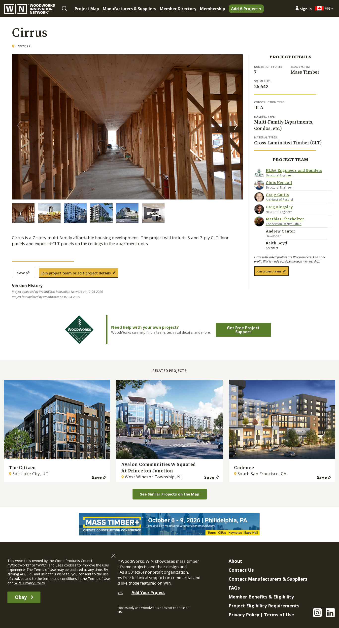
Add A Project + (246, 8)
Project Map (87, 8)
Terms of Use (279, 615)
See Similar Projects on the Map (169, 494)
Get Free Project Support (243, 329)
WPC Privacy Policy (29, 583)
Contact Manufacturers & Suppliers (268, 579)
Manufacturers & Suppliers (129, 8)
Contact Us (241, 570)
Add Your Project (148, 592)
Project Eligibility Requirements (264, 606)
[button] (236, 125)
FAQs (234, 588)
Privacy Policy (244, 615)
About (235, 561)
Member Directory (178, 8)
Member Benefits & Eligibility (261, 597)
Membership (212, 8)
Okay (21, 597)
